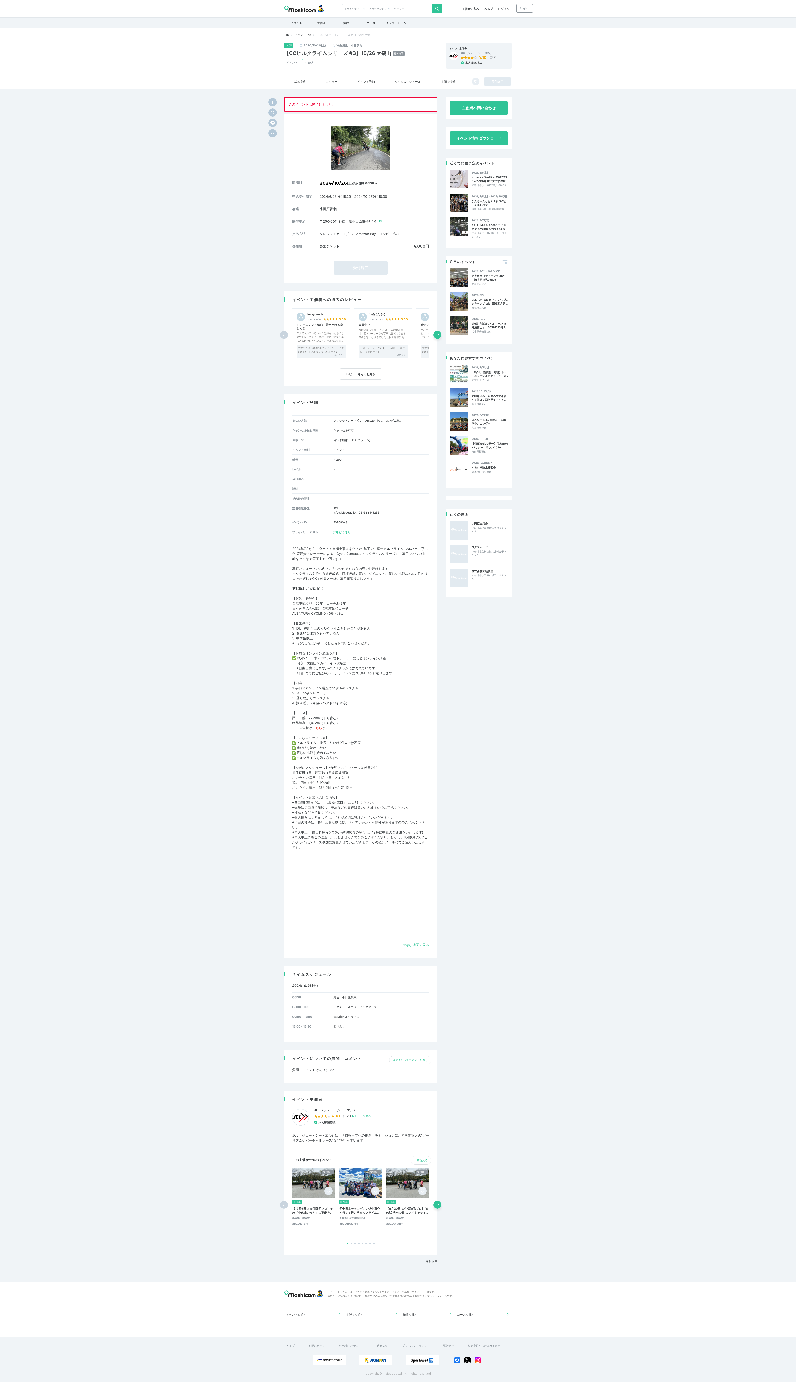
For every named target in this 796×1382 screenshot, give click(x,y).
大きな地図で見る (416, 945)
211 (495, 57)
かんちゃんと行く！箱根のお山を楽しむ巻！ (489, 202)
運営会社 (448, 1345)
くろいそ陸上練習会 (484, 467)
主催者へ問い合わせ (479, 108)
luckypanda (315, 314)
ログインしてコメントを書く (410, 1060)
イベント (296, 23)
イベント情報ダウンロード (478, 138)
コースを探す (465, 1314)
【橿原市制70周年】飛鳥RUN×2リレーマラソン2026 (490, 445)
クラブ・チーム (396, 23)
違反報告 (431, 1261)
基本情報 (300, 81)
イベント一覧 (303, 34)
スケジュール (408, 81)
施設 (346, 23)
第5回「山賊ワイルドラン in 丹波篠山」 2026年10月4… (489, 325)
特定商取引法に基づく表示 (484, 1345)
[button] (437, 335)
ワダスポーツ (480, 547)
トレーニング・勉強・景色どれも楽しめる (320, 326)
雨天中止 (364, 324)
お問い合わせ (317, 1345)
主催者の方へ (470, 9)
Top (286, 34)
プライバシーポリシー (415, 1345)
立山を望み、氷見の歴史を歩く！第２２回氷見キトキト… (489, 397)
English (524, 8)
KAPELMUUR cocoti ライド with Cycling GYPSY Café (489, 226)
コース (371, 23)
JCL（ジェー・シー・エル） (477, 53)
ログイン (504, 9)
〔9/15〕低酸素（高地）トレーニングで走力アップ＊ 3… (490, 373)
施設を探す (410, 1314)
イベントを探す (296, 1314)
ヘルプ (488, 9)
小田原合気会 (480, 523)
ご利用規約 (381, 1345)
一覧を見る (421, 1160)
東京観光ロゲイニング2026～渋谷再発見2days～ (489, 277)
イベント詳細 (366, 81)
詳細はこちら (342, 532)
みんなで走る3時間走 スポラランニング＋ (489, 421)
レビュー (331, 81)
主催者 (321, 23)
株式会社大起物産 (482, 571)
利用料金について (349, 1345)
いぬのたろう (377, 314)
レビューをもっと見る (360, 374)
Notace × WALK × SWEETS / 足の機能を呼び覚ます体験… (490, 179)
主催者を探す (354, 1314)
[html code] (272, 133)
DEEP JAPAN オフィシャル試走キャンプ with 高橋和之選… (490, 301)
